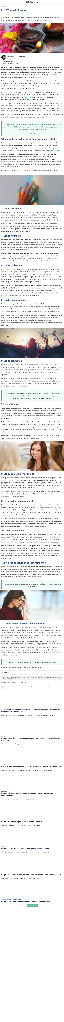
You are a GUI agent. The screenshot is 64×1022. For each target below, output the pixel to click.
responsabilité (28, 97)
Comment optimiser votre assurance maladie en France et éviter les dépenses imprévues (30, 739)
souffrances (56, 150)
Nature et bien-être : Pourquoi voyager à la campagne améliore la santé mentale (31, 767)
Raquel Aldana (11, 58)
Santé (3, 736)
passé (44, 378)
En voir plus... (32, 906)
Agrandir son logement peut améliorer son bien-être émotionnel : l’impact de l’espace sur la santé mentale (30, 711)
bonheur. (59, 422)
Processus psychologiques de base (11, 899)
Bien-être (4, 707)
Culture (3, 6)
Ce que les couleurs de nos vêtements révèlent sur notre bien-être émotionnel (31, 875)
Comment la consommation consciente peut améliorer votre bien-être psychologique (27, 794)
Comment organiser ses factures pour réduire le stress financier (25, 848)
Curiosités (4, 873)
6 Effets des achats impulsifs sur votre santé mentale (21, 822)
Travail (3, 846)
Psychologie (4, 820)
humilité (49, 261)
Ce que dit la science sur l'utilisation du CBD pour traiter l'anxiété (26, 901)
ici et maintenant (7, 510)
